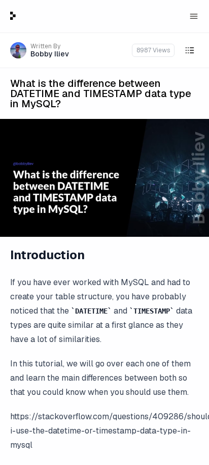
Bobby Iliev (49, 53)
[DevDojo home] (13, 16)
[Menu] (194, 16)
